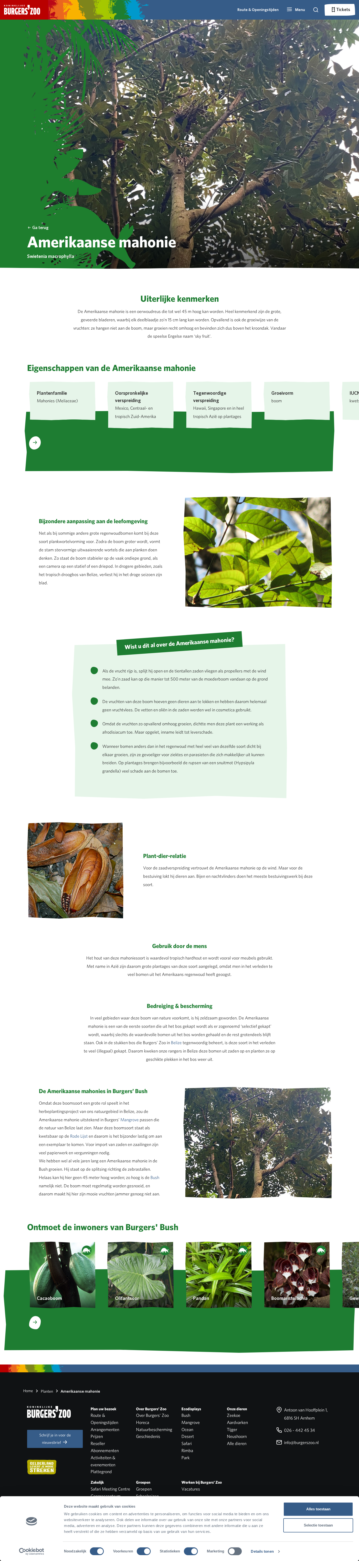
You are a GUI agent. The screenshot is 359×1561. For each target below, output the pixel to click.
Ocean (187, 1429)
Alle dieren (236, 1443)
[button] (296, 9)
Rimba (187, 1450)
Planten (46, 1391)
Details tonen (262, 1551)
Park (185, 1457)
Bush (154, 1177)
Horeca (142, 1422)
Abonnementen (105, 1450)
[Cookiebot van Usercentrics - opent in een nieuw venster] (31, 1551)
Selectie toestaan (318, 1525)
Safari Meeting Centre (110, 1489)
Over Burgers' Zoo (152, 1415)
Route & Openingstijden (258, 9)
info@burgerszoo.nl (301, 1442)
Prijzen (97, 1436)
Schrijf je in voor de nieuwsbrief (55, 1439)
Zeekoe (233, 1415)
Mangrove (129, 1119)
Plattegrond (101, 1471)
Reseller (98, 1443)
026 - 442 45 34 (299, 1430)
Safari (186, 1443)
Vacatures (190, 1489)
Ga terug (40, 227)
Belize (176, 1042)
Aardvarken (237, 1422)
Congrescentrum (106, 1496)
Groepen (144, 1489)
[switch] (144, 1551)
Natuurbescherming (154, 1429)
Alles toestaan (318, 1509)
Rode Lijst (79, 1136)
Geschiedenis (148, 1436)
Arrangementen (105, 1429)
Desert (187, 1436)
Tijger (232, 1429)
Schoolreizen (147, 1496)
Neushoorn (237, 1436)
